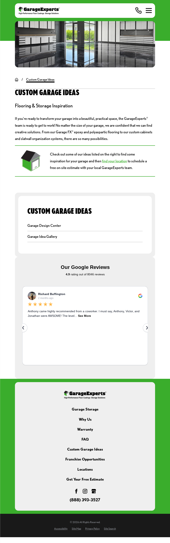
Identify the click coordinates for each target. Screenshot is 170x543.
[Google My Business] (93, 491)
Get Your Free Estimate (85, 479)
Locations (85, 469)
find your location (114, 161)
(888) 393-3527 (85, 500)
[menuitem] (85, 225)
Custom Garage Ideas (85, 449)
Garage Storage (85, 409)
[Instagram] (85, 491)
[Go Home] (16, 79)
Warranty (85, 429)
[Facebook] (76, 491)
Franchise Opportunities (85, 459)
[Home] (39, 11)
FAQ (85, 439)
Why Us (85, 419)
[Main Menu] (149, 10)
